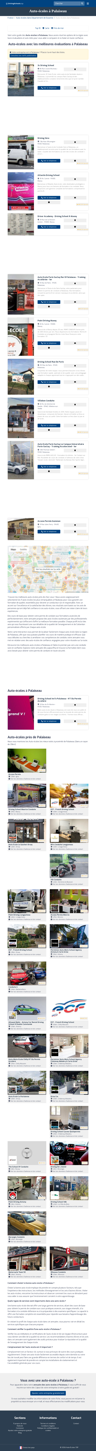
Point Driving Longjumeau (19, 915)
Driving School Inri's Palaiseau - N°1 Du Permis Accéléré (59, 699)
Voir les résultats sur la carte (48, 569)
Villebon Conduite (46, 400)
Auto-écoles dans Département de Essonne (34, 18)
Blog (20, 1433)
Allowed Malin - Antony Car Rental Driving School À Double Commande (26, 1023)
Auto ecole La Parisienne (19, 1096)
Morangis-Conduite (17, 1237)
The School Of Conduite (18, 1167)
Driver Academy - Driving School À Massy (57, 216)
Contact (76, 1424)
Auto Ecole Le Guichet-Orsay (20, 845)
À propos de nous (19, 1424)
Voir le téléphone (49, 88)
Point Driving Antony (17, 1202)
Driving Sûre (43, 138)
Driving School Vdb (59, 1202)
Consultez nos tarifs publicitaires (23, 56)
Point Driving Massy (47, 320)
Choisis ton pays (28, 1448)
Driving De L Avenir (58, 1167)
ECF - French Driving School (62, 809)
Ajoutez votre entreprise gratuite (20, 1430)
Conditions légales (48, 1426)
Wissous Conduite (58, 1272)
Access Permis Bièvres (60, 915)
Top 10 (38, 28)
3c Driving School (46, 65)
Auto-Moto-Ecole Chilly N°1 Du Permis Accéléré (24, 1060)
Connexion (20, 1428)
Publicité (20, 1426)
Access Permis (15, 774)
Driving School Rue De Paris (51, 361)
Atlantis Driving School (49, 175)
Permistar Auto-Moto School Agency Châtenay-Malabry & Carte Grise (66, 1060)
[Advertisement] (48, 115)
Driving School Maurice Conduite (22, 809)
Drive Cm (54, 1096)
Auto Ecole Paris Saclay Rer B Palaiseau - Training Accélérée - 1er (61, 278)
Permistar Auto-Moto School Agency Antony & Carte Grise (66, 951)
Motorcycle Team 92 (17, 1272)
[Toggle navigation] (87, 3)
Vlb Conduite (56, 880)
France (10, 18)
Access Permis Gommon (49, 521)
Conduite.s (13, 987)
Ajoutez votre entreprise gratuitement (48, 1393)
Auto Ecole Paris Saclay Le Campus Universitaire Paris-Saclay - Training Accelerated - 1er (61, 445)
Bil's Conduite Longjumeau (62, 845)
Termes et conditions (48, 1424)
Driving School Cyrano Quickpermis (65, 1132)
